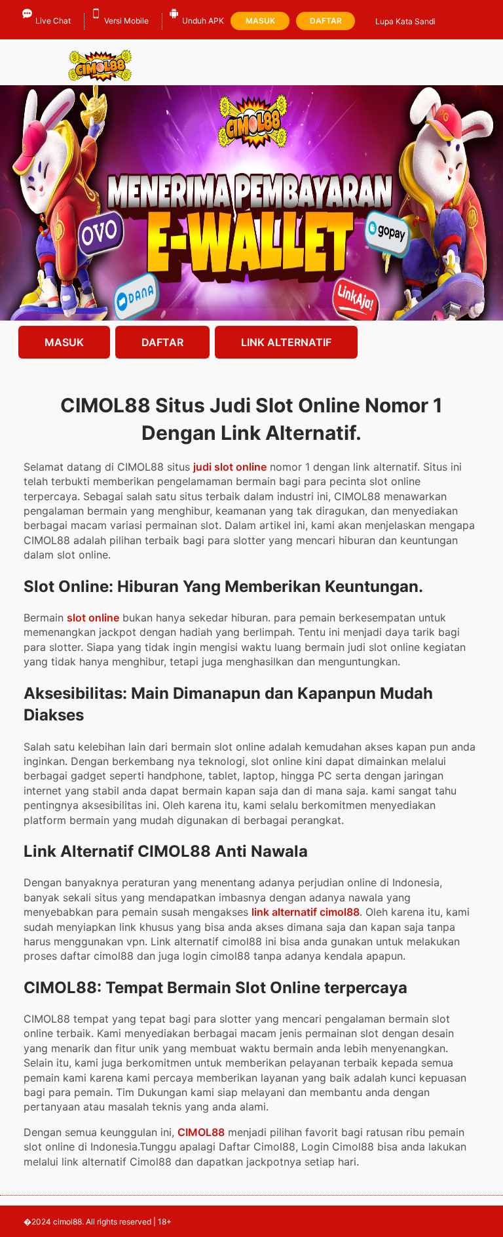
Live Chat (53, 21)
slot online (93, 617)
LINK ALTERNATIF (286, 342)
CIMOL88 (201, 1132)
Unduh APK (203, 21)
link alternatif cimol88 (306, 911)
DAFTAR (162, 342)
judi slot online (230, 466)
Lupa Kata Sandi (405, 21)
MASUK (64, 342)
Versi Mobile (126, 21)
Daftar (326, 21)
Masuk (260, 21)
